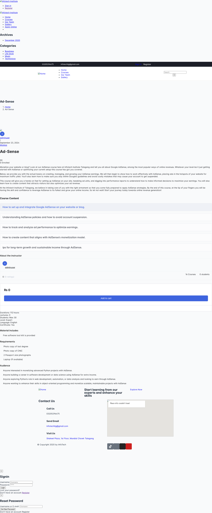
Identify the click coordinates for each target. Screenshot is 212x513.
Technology (10, 58)
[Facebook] (164, 64)
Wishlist (3, 145)
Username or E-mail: (9, 506)
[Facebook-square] (116, 446)
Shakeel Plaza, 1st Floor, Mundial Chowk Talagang (70, 438)
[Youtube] (129, 446)
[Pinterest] (168, 64)
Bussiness (9, 51)
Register (26, 492)
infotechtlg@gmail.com (57, 426)
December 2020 (12, 40)
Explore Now (136, 389)
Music (7, 56)
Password (4, 485)
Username (4, 482)
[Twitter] (160, 64)
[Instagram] (172, 64)
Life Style (9, 53)
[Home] (41, 73)
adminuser (5, 138)
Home (7, 107)
